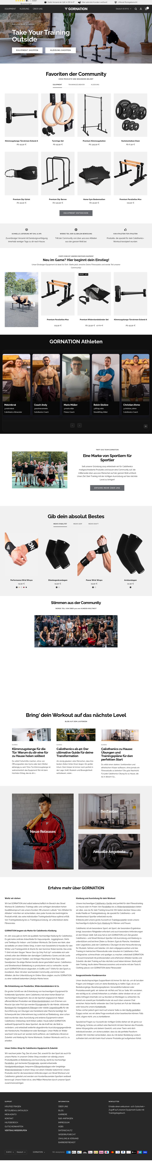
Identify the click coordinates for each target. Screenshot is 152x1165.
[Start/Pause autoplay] (146, 426)
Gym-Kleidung (103, 923)
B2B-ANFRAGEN (65, 1118)
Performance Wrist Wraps (21, 580)
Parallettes (9, 1063)
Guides (15, 745)
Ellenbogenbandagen (57, 580)
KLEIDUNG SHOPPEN (60, 50)
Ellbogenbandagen (42, 1066)
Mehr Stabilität (60, 524)
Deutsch (20, 1152)
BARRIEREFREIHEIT (67, 1142)
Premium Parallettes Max (130, 199)
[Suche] (136, 9)
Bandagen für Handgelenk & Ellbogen (21, 1008)
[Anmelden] (141, 9)
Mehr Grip (77, 524)
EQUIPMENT (10, 9)
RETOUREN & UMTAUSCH (16, 1110)
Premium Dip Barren (57, 199)
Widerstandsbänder (13, 1070)
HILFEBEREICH (11, 1122)
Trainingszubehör (76, 84)
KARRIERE (62, 1114)
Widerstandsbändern (41, 1001)
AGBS (60, 1126)
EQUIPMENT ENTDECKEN (76, 213)
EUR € (9, 1152)
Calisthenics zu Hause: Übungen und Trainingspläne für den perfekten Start (117, 754)
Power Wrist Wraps (94, 580)
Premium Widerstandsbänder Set (94, 320)
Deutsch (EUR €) (122, 9)
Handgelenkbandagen (14, 1066)
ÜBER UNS (38, 9)
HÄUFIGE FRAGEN (13, 1106)
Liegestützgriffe (56, 1008)
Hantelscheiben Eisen (130, 141)
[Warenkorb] (146, 9)
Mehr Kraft (93, 524)
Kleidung (95, 84)
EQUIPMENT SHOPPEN (27, 50)
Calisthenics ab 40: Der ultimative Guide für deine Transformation (75, 752)
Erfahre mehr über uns (107, 488)
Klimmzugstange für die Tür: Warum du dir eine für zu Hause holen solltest (30, 752)
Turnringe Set (58, 141)
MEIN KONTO (11, 1114)
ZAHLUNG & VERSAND (68, 1138)
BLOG (60, 1110)
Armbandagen (130, 580)
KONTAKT (9, 1118)
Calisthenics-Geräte (103, 903)
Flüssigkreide (41, 1004)
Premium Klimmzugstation (94, 141)
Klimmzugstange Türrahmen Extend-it (21, 141)
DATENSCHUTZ (65, 1130)
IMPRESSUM (63, 1122)
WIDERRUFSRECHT (67, 1134)
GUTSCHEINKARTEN (14, 1126)
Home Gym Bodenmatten (94, 199)
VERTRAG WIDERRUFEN (16, 1130)
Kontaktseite (100, 1007)
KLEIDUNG (24, 9)
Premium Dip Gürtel (21, 199)
